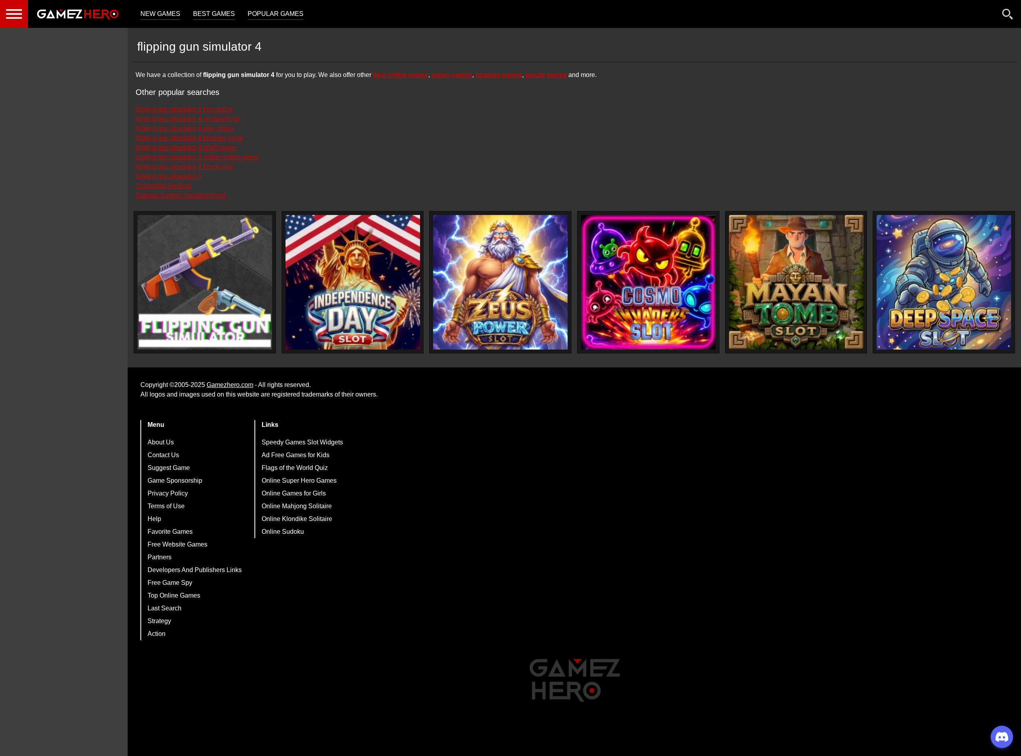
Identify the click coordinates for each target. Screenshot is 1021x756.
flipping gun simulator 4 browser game (189, 137)
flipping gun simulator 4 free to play (185, 166)
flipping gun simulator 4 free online (184, 109)
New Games (160, 13)
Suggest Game (169, 467)
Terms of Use (166, 506)
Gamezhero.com (230, 384)
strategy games (498, 74)
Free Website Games (177, 544)
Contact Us (163, 455)
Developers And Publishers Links (195, 570)
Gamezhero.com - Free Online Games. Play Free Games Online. (78, 14)
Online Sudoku (283, 531)
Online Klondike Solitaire (297, 518)
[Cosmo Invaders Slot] (648, 282)
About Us (161, 442)
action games (452, 74)
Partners (159, 557)
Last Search (164, 608)
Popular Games (276, 13)
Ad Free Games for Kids (295, 455)
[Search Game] (1007, 16)
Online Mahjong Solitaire (297, 506)
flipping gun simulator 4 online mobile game (197, 157)
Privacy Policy (168, 493)
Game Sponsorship (175, 480)
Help (154, 518)
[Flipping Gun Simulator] (205, 282)
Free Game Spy (170, 582)
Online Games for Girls (294, 493)
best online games (400, 74)
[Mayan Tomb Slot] (796, 282)
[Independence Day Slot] (353, 282)
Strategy (159, 621)
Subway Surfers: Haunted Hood (180, 195)
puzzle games (546, 74)
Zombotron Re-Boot (163, 185)
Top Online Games (174, 595)
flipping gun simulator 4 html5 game (186, 147)
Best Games (214, 13)
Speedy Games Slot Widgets (302, 442)
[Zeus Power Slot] (500, 282)
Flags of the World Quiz (295, 467)
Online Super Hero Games (299, 480)
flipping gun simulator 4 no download (188, 118)
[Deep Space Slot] (944, 282)
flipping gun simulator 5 (168, 176)
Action (157, 633)
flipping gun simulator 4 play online (185, 128)
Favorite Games (170, 531)
